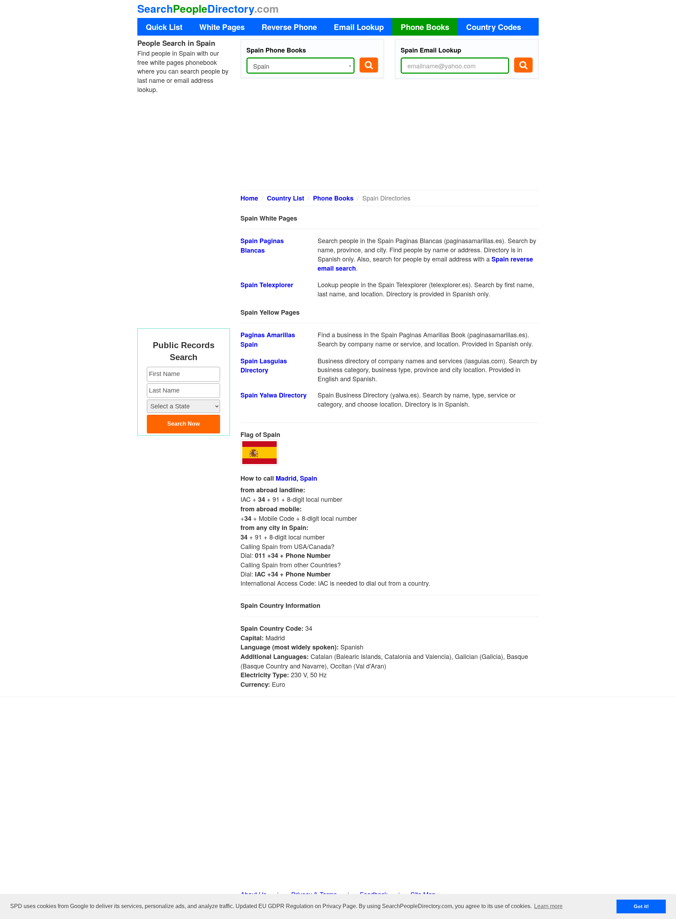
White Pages (222, 26)
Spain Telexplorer (266, 284)
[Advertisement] (389, 137)
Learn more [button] (548, 906)
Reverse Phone (289, 26)
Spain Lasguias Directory (263, 365)
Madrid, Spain (296, 478)
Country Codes (493, 26)
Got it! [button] (641, 906)
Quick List (164, 26)
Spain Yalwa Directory (273, 395)
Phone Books (425, 26)
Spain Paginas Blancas (262, 245)
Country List (285, 198)
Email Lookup (359, 26)
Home (249, 198)
